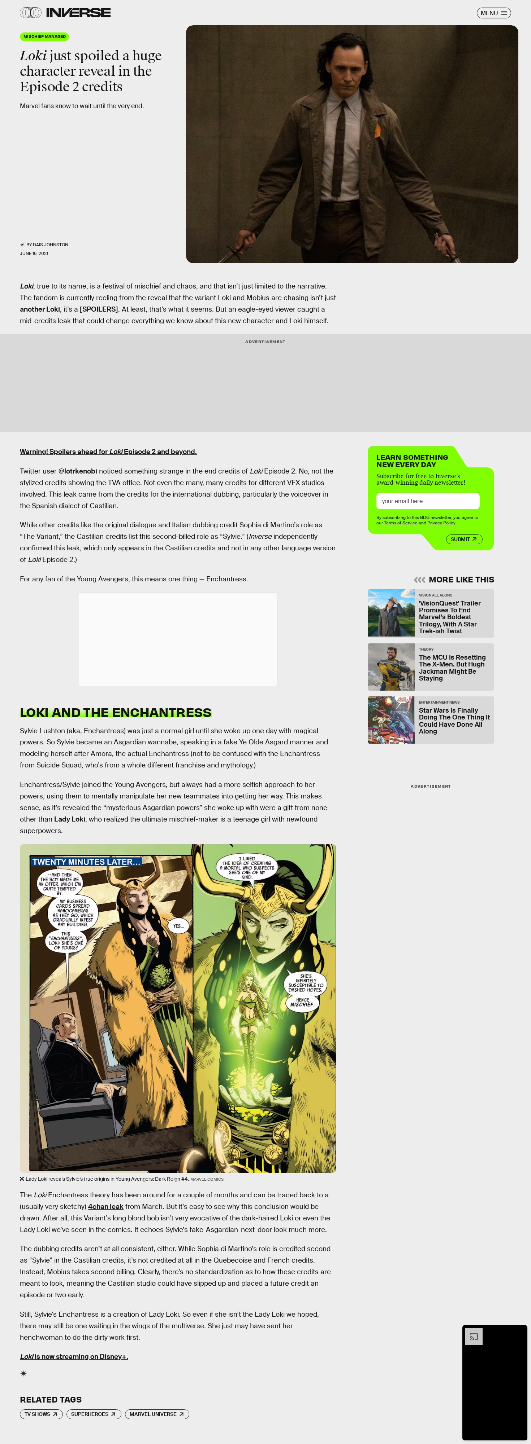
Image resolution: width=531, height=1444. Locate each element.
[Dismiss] (519, 1331)
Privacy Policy (441, 523)
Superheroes (89, 1414)
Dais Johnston (50, 245)
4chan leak (106, 1206)
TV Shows (37, 1414)
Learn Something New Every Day (412, 460)
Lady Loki (69, 819)
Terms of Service (401, 523)
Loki (26, 286)
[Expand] (470, 1331)
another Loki (40, 309)
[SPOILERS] (99, 309)
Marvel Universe (153, 1414)
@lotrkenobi (78, 471)
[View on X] (178, 639)
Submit (460, 539)
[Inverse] (78, 12)
